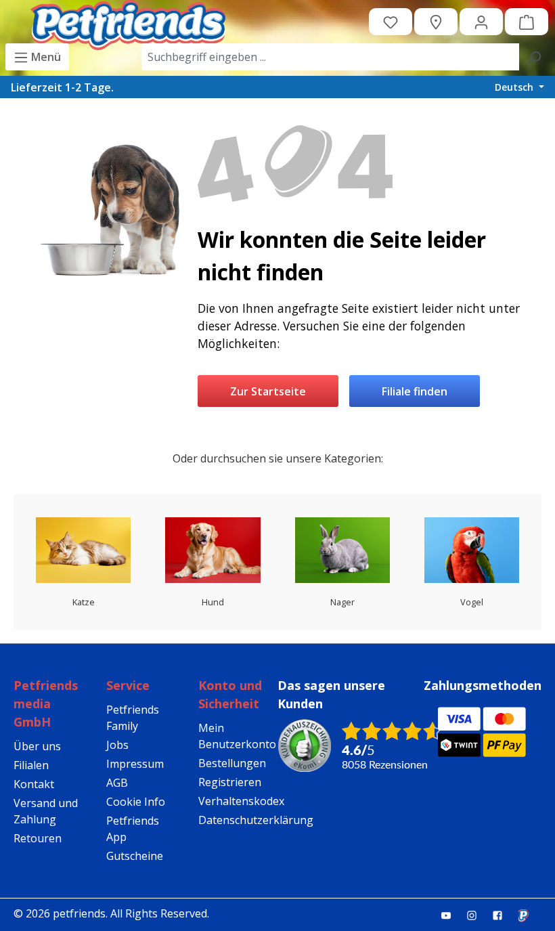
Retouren (38, 838)
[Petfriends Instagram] (477, 914)
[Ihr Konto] (481, 21)
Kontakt (34, 784)
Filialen (31, 765)
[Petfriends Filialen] (436, 21)
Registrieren (229, 782)
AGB (117, 782)
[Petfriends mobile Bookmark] (528, 916)
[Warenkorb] (526, 21)
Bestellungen (232, 763)
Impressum (135, 763)
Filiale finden (414, 391)
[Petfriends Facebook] (503, 914)
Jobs (117, 744)
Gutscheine (134, 855)
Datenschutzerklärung (255, 820)
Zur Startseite (268, 391)
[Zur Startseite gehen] (127, 21)
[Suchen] (534, 56)
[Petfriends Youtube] (451, 914)
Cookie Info (135, 801)
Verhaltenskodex (241, 801)
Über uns (37, 746)
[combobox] (330, 56)
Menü (44, 56)
